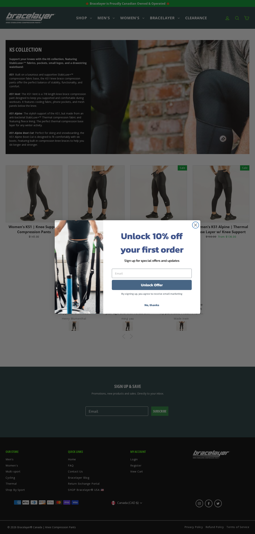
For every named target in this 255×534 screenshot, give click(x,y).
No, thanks (151, 305)
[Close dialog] (195, 225)
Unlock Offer (152, 285)
